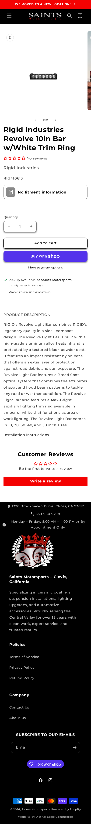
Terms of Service (24, 657)
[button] (9, 15)
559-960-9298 (48, 514)
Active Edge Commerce (54, 816)
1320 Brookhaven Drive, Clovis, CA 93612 (48, 506)
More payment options (45, 267)
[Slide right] (56, 120)
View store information (30, 292)
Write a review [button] (45, 481)
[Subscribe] (75, 747)
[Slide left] (35, 120)
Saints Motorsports (36, 809)
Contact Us (19, 707)
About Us (17, 718)
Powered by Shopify (66, 809)
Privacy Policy (21, 667)
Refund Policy (22, 678)
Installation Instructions (26, 435)
